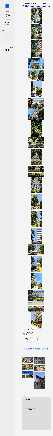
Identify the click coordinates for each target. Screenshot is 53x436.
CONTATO (7, 24)
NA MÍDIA (7, 22)
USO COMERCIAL (7, 19)
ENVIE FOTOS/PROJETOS (7, 15)
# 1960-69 (31, 347)
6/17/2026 (33, 408)
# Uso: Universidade (34, 351)
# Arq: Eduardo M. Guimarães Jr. (41, 347)
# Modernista (36, 349)
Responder (30, 404)
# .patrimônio (26, 347)
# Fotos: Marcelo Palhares (41, 348)
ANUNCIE (7, 20)
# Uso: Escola (43, 349)
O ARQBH (7, 12)
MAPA (7, 27)
